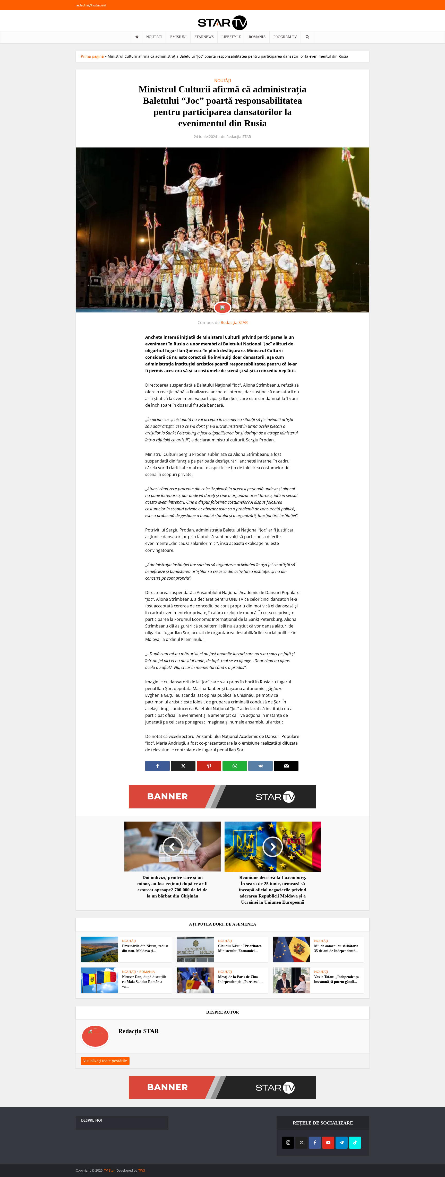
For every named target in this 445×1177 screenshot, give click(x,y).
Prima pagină (92, 56)
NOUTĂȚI (154, 37)
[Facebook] (315, 1143)
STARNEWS (204, 37)
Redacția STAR (238, 136)
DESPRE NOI (91, 1120)
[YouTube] (328, 1143)
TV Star (109, 1170)
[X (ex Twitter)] (301, 1143)
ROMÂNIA (257, 37)
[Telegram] (342, 1143)
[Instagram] (288, 1143)
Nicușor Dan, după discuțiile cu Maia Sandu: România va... (144, 982)
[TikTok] (355, 1143)
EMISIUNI (178, 37)
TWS (141, 1170)
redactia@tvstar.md (91, 5)
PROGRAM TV (285, 37)
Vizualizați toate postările (105, 1060)
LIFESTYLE (231, 37)
